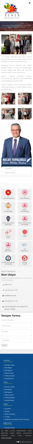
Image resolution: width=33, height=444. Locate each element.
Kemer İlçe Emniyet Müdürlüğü (8, 223)
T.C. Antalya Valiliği (8, 210)
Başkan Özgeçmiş (10, 173)
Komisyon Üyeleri (10, 365)
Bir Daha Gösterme (25, 442)
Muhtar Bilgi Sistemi (8, 249)
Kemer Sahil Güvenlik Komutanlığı (8, 263)
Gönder (4, 345)
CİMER (25, 236)
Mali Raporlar (8, 370)
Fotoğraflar (8, 168)
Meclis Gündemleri (10, 414)
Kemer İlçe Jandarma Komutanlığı (25, 223)
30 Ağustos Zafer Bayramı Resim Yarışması (17, 419)
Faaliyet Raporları (10, 375)
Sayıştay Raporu (9, 378)
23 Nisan (7, 416)
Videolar (7, 411)
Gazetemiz (8, 408)
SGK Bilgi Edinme (24, 249)
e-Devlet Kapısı (8, 236)
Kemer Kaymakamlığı (25, 210)
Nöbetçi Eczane (24, 263)
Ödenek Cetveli (9, 373)
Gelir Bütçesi (8, 367)
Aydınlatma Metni (10, 427)
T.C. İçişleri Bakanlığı (24, 197)
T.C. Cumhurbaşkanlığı (8, 197)
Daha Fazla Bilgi (6, 438)
